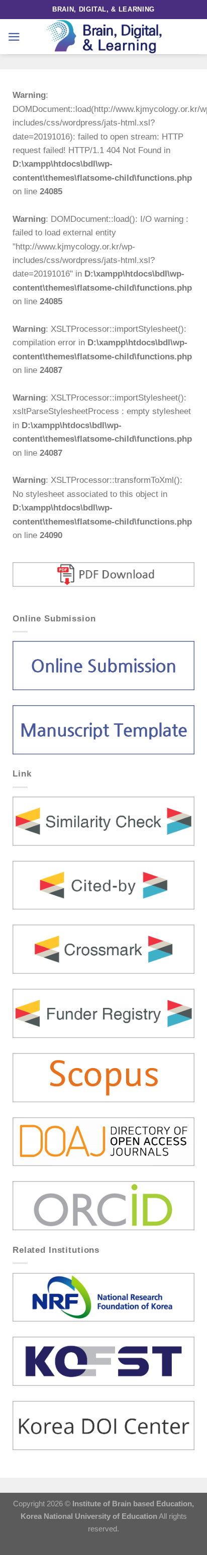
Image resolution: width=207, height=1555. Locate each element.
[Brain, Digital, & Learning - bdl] (103, 36)
